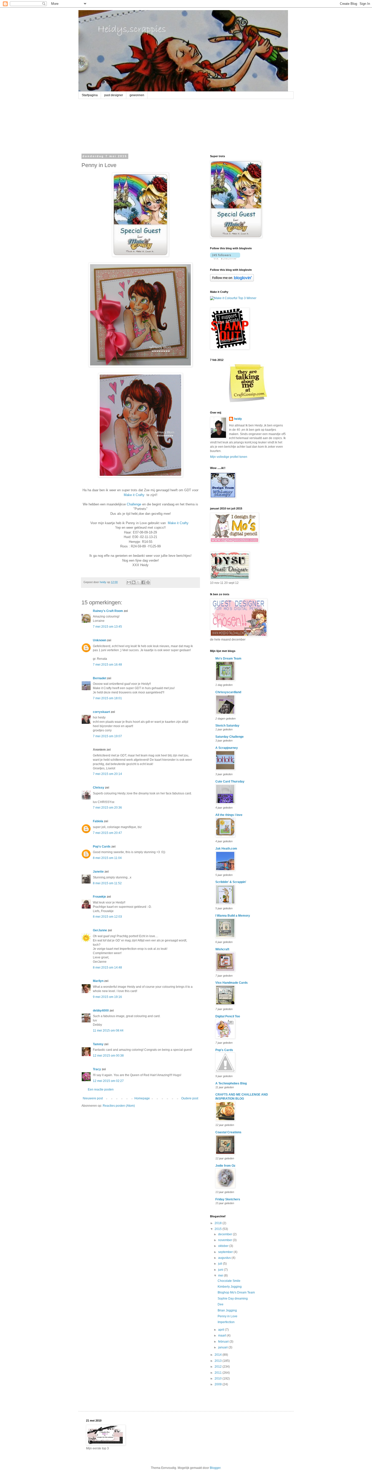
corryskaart (101, 712)
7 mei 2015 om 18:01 (107, 698)
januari (223, 1347)
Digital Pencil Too (227, 1016)
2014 (218, 1354)
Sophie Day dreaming (233, 1298)
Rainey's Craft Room (108, 611)
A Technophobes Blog (231, 1083)
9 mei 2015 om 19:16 (107, 997)
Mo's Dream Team (228, 658)
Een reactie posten (101, 1089)
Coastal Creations (228, 1132)
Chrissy (98, 787)
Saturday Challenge (229, 736)
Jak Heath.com (226, 848)
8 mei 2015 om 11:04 (107, 858)
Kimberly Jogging (230, 1286)
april (221, 1329)
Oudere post (189, 1098)
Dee (220, 1304)
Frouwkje (99, 896)
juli (220, 1263)
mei (221, 1275)
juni (221, 1269)
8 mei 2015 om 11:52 (107, 883)
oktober (223, 1246)
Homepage (142, 1098)
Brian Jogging (227, 1310)
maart (222, 1335)
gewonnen (137, 95)
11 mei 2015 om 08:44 (108, 1030)
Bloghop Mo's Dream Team (236, 1292)
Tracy (97, 1069)
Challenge (134, 504)
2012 (218, 1366)
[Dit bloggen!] (133, 582)
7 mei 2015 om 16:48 (107, 664)
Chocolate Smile (229, 1281)
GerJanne (100, 930)
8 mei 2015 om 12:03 (107, 916)
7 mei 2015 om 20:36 (107, 807)
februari (224, 1341)
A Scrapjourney (226, 748)
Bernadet (99, 678)
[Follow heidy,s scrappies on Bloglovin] (225, 258)
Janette (98, 871)
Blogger (215, 1468)
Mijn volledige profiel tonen (228, 457)
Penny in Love (227, 1316)
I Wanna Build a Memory (232, 915)
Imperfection (226, 1322)
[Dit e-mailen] (128, 582)
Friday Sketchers (227, 1199)
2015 (218, 1229)
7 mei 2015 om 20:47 (107, 833)
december (225, 1234)
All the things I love (228, 815)
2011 (218, 1372)
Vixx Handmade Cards (231, 982)
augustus (225, 1258)
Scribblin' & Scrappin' (230, 882)
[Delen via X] (138, 582)
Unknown (99, 640)
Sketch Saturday (227, 725)
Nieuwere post (93, 1098)
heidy (238, 419)
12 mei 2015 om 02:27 (108, 1081)
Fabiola (98, 821)
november (225, 1240)
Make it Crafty (134, 495)
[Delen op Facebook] (143, 582)
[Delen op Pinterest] (148, 582)
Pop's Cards (102, 846)
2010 (218, 1378)
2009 (218, 1384)
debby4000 (101, 1010)
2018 (218, 1223)
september (226, 1252)
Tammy (98, 1044)
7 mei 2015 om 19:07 (107, 736)
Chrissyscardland (228, 692)
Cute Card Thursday (229, 781)
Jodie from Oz (225, 1165)
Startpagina (90, 95)
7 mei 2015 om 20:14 (107, 774)
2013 (218, 1361)
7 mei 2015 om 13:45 (107, 626)
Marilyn (98, 981)
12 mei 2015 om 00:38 (108, 1055)
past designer (113, 95)
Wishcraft (222, 949)
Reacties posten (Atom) (119, 1105)
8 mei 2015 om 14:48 (107, 967)
